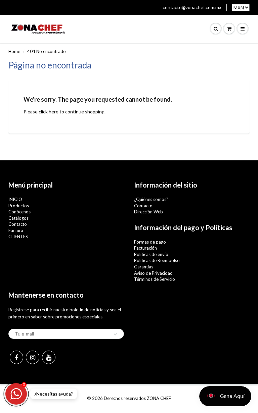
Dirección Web (148, 211)
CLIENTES (18, 236)
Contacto (17, 224)
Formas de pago (150, 242)
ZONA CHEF (159, 398)
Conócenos (19, 211)
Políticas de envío (151, 254)
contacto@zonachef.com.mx (192, 7)
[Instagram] (32, 357)
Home (14, 51)
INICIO (15, 199)
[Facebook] (16, 357)
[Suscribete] (115, 334)
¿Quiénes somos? (151, 199)
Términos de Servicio (154, 279)
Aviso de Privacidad (153, 273)
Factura (15, 230)
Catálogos (18, 218)
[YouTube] (48, 357)
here (53, 111)
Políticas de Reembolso (157, 260)
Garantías (143, 266)
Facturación (145, 248)
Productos (18, 205)
